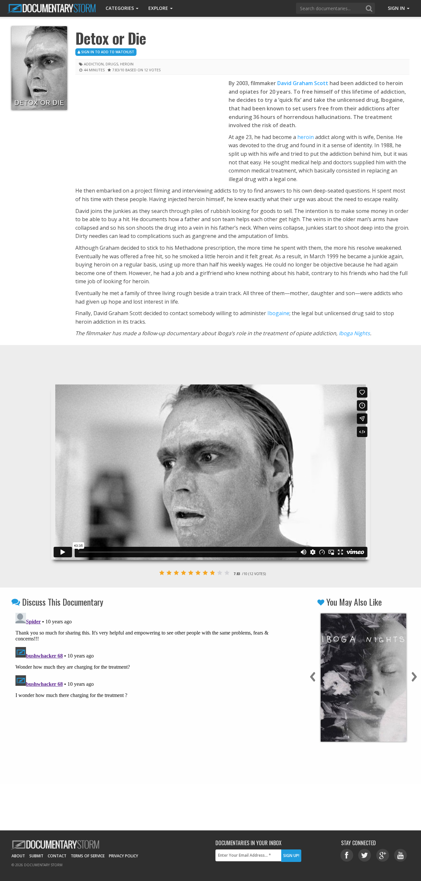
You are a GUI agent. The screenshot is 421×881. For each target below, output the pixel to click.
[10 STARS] (227, 572)
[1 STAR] (162, 572)
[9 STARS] (219, 572)
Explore (158, 8)
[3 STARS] (176, 572)
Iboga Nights (354, 333)
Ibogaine (278, 313)
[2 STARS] (169, 572)
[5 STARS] (190, 572)
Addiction (94, 63)
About (18, 856)
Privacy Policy (123, 856)
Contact (57, 856)
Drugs (112, 63)
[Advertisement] (147, 128)
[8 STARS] (212, 572)
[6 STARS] (198, 572)
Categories (120, 8)
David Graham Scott (302, 83)
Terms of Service (88, 856)
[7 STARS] (205, 572)
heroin (305, 137)
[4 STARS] (183, 572)
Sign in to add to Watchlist (107, 52)
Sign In (397, 8)
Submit (36, 856)
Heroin (127, 63)
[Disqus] (145, 692)
